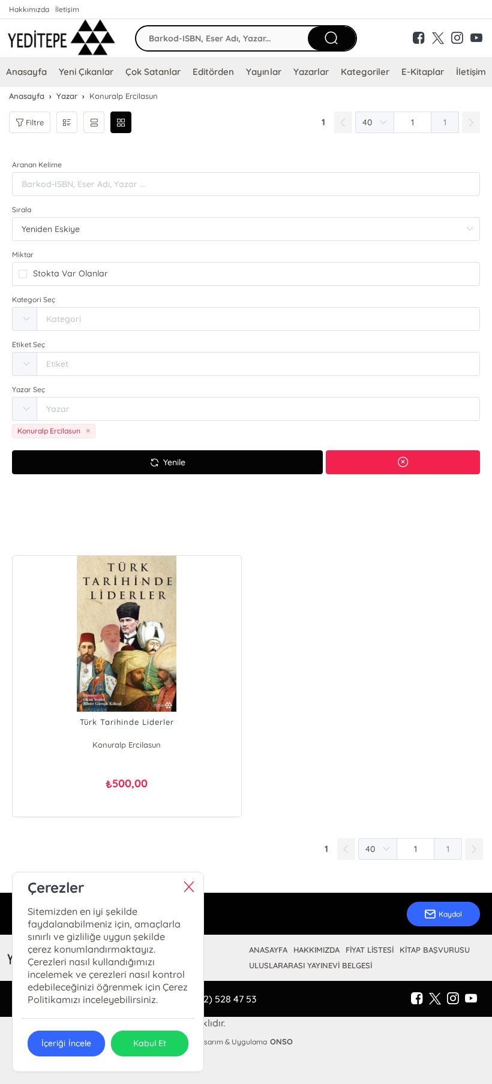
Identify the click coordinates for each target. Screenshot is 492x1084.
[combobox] (246, 319)
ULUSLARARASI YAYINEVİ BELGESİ (310, 965)
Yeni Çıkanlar (86, 71)
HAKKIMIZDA (316, 949)
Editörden (213, 71)
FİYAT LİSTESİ (370, 949)
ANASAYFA (268, 949)
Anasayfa (26, 71)
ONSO (281, 1041)
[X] (435, 999)
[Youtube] (471, 999)
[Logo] (61, 38)
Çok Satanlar (153, 71)
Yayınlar (263, 71)
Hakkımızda (29, 9)
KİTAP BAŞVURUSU (435, 949)
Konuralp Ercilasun (126, 744)
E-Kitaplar (422, 71)
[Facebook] (417, 999)
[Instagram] (453, 999)
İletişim (67, 9)
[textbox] (258, 319)
